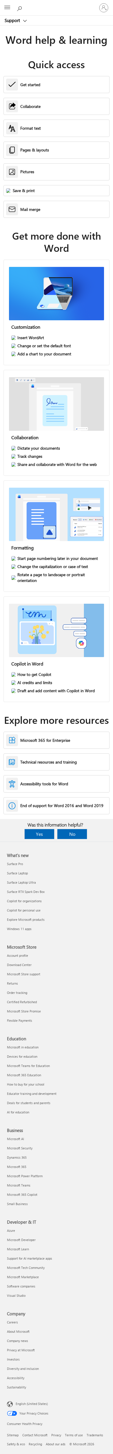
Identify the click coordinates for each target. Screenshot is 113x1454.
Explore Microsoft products (26, 919)
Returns (12, 983)
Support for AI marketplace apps (29, 1258)
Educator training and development (32, 1093)
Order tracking (17, 992)
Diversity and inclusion (23, 1368)
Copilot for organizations (24, 901)
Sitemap (13, 1435)
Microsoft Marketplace (23, 1277)
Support (13, 20)
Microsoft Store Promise (24, 1011)
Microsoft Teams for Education (28, 1066)
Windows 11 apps (19, 929)
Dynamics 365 (17, 1157)
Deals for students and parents (28, 1103)
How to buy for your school (25, 1084)
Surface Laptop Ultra (21, 882)
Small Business (17, 1204)
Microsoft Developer (21, 1240)
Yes (39, 834)
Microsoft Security (19, 1148)
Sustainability (16, 1387)
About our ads (55, 1444)
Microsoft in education (23, 1047)
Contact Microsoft (35, 1435)
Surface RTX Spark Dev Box (26, 891)
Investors (13, 1359)
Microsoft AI (15, 1139)
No (72, 834)
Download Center (19, 965)
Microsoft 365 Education (24, 1075)
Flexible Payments (19, 1020)
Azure (11, 1230)
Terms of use (74, 1435)
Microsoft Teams (18, 1185)
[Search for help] (20, 7)
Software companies (21, 1286)
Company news (17, 1341)
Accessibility (15, 1378)
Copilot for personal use (24, 910)
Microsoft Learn (18, 1249)
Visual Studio (16, 1295)
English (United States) (32, 1403)
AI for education (18, 1112)
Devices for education (22, 1056)
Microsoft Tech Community (26, 1267)
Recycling (35, 1444)
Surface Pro (15, 864)
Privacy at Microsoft (21, 1350)
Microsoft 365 (16, 1166)
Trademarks (95, 1435)
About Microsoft (18, 1331)
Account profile (17, 955)
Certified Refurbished (22, 1002)
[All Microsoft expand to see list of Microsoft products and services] (7, 8)
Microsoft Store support (23, 974)
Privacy (56, 1435)
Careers (12, 1322)
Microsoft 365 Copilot (22, 1194)
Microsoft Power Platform (25, 1176)
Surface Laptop (17, 873)
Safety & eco (16, 1444)
